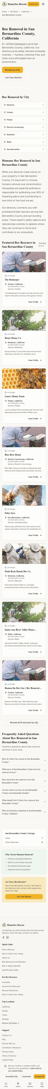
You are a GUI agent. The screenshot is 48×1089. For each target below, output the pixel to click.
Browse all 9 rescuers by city (24, 722)
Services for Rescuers (11, 986)
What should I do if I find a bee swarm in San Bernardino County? (20, 802)
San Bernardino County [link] (11, 15)
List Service (33, 4)
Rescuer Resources (10, 990)
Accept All (39, 1076)
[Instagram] (7, 937)
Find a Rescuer (8, 949)
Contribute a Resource (11, 1047)
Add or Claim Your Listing (12, 954)
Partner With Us (8, 1043)
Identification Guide (10, 970)
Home (4, 11)
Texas (4, 1015)
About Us (6, 958)
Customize (26, 1076)
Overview (6, 982)
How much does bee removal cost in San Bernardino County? (18, 781)
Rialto (10, 634)
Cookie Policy (7, 1060)
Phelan (10, 401)
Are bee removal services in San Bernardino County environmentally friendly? (20, 791)
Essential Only (12, 1076)
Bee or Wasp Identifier (11, 966)
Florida (5, 1011)
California (25, 11)
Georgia (5, 1019)
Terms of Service (9, 1056)
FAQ (4, 1039)
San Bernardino (14, 517)
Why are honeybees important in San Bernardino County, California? (21, 812)
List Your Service (13, 77)
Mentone (11, 576)
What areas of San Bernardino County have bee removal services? (21, 771)
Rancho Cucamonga (16, 459)
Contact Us (6, 1035)
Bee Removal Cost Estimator (14, 962)
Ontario (11, 284)
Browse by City (12, 70)
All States (14, 11)
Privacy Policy (8, 1052)
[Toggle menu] (43, 4)
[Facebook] (3, 937)
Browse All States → (10, 1023)
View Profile (33, 302)
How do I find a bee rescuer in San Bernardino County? (21, 760)
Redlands (12, 342)
